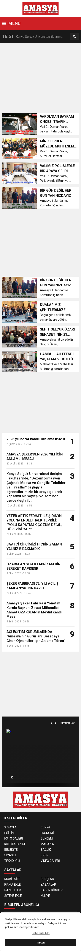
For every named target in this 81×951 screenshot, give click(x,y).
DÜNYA (45, 827)
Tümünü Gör (67, 722)
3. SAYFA (10, 827)
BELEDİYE (11, 849)
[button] (52, 718)
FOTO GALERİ (13, 838)
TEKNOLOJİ (12, 860)
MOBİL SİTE (12, 879)
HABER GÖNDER (52, 890)
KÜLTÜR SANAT (14, 844)
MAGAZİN (47, 844)
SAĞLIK (46, 849)
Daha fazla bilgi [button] (41, 933)
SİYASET (10, 855)
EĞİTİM (9, 833)
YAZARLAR (48, 884)
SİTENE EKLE (13, 895)
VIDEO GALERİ (50, 860)
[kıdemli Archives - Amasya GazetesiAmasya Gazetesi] (40, 8)
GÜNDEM (47, 838)
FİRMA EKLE (12, 884)
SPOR (45, 855)
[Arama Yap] (74, 36)
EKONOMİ (47, 833)
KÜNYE (45, 895)
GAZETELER (12, 890)
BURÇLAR (47, 879)
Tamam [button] (41, 942)
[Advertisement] (41, 79)
